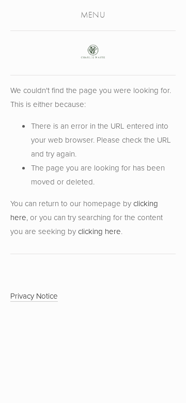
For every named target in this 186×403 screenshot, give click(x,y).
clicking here (99, 231)
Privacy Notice (34, 295)
